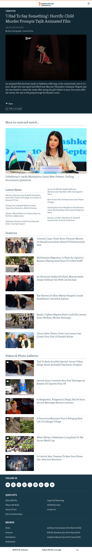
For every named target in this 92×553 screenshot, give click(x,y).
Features (9, 533)
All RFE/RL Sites (53, 505)
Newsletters (10, 537)
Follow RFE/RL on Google (51, 550)
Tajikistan (11, 11)
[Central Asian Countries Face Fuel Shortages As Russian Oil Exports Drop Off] (20, 387)
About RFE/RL (11, 501)
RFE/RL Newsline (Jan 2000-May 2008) (63, 533)
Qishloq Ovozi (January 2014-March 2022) (64, 528)
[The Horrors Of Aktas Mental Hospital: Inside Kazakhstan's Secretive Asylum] (20, 302)
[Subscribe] (52, 485)
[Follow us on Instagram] (19, 485)
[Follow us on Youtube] (8, 485)
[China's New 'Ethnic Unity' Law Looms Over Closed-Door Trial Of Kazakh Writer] (20, 340)
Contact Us (51, 510)
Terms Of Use (11, 510)
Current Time (27, 31)
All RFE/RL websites (20, 550)
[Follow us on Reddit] (13, 485)
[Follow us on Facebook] (35, 485)
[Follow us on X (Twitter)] (30, 485)
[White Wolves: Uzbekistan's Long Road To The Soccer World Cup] (20, 444)
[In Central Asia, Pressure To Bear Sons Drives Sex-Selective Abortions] (20, 463)
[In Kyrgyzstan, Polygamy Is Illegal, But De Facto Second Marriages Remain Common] (20, 406)
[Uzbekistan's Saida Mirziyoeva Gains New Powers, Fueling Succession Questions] (46, 151)
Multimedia (10, 542)
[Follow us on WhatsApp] (46, 485)
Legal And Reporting (55, 501)
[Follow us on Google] (24, 485)
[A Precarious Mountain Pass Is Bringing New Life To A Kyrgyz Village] (20, 425)
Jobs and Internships (14, 514)
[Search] (77, 550)
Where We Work (12, 505)
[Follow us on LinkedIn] (41, 485)
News (8, 528)
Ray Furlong (13, 31)
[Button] (9, 104)
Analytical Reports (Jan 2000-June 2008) (64, 537)
